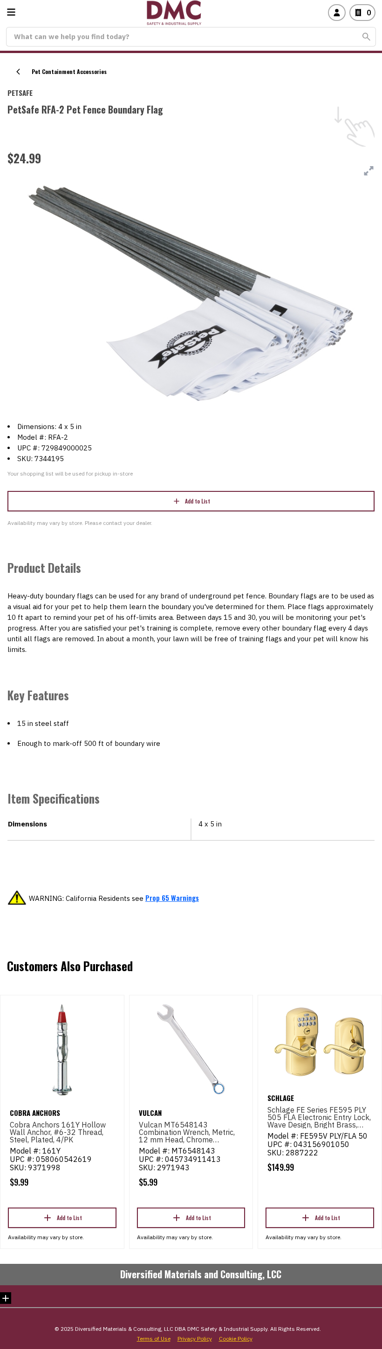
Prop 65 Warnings (172, 898)
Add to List (197, 501)
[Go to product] (62, 1049)
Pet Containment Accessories (69, 71)
